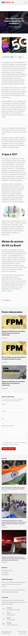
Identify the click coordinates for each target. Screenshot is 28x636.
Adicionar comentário (8, 425)
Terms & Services (21, 631)
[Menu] (25, 2)
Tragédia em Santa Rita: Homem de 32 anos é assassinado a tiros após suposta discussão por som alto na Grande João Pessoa (14, 558)
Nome (4, 404)
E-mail (4, 411)
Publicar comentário (8, 448)
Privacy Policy (22, 633)
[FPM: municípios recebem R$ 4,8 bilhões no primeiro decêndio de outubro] (14, 348)
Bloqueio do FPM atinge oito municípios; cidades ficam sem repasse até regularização (13, 383)
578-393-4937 (11, 615)
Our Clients (5, 572)
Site (3, 418)
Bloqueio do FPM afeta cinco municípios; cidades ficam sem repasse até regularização (13, 333)
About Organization (7, 570)
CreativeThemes (6, 633)
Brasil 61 (17, 26)
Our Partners (5, 574)
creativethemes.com (12, 625)
